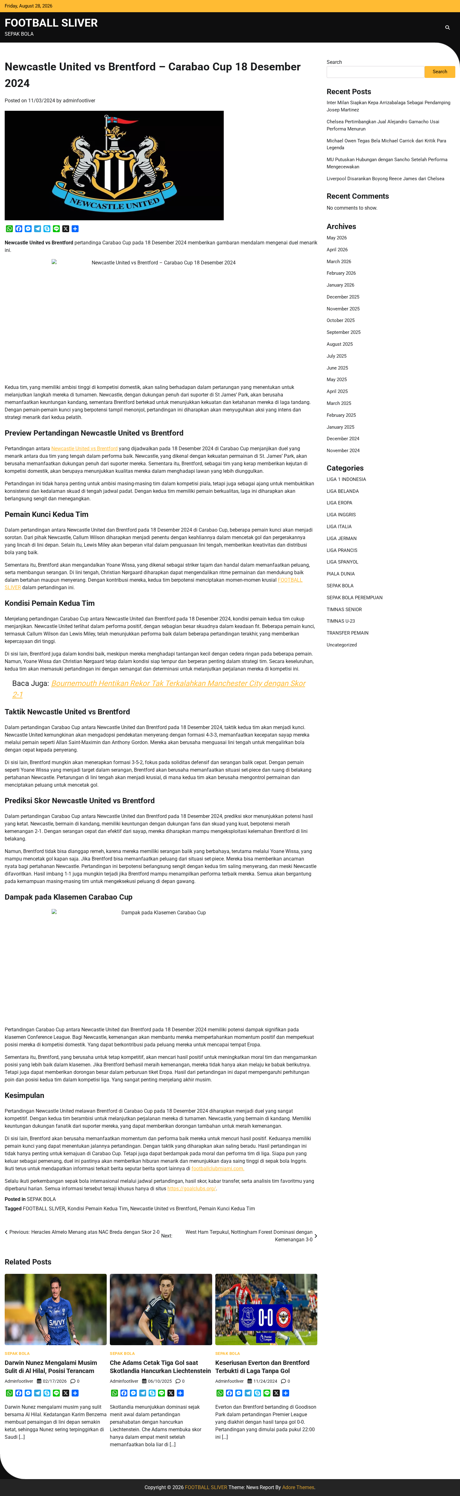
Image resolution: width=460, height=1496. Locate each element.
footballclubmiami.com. (218, 1169)
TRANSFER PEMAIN (348, 633)
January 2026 (340, 285)
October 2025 (341, 320)
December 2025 (343, 297)
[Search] (447, 27)
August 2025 (340, 344)
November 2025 (343, 309)
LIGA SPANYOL (342, 562)
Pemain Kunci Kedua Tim (227, 1209)
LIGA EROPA (339, 503)
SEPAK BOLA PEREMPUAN (355, 597)
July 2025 (336, 356)
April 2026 (337, 250)
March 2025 (339, 403)
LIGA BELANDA (343, 491)
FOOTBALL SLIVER (51, 22)
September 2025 (343, 332)
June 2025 (337, 368)
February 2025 (341, 415)
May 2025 (337, 379)
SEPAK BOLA (41, 1199)
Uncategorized (342, 645)
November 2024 (343, 450)
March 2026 (339, 261)
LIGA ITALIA (339, 526)
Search (334, 62)
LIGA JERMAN (342, 538)
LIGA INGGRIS (341, 515)
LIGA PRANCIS (342, 550)
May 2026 (337, 238)
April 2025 (337, 391)
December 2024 (343, 439)
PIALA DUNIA (341, 574)
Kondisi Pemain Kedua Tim (98, 1209)
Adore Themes (298, 1487)
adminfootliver (79, 101)
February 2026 (341, 273)
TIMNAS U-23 (341, 621)
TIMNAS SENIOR (344, 609)
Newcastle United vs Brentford (84, 449)
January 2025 (340, 427)
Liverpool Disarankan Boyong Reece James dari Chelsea (385, 178)
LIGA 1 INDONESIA (346, 479)
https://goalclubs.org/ (191, 1189)
